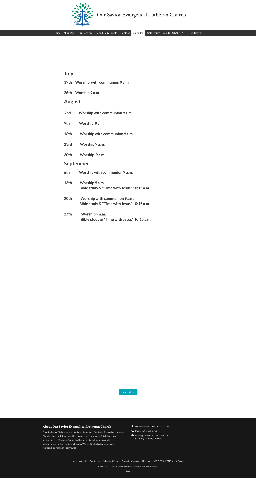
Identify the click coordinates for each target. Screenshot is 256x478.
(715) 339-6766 (149, 430)
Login (128, 471)
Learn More (128, 392)
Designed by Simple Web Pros (148, 466)
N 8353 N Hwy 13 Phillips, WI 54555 (152, 426)
